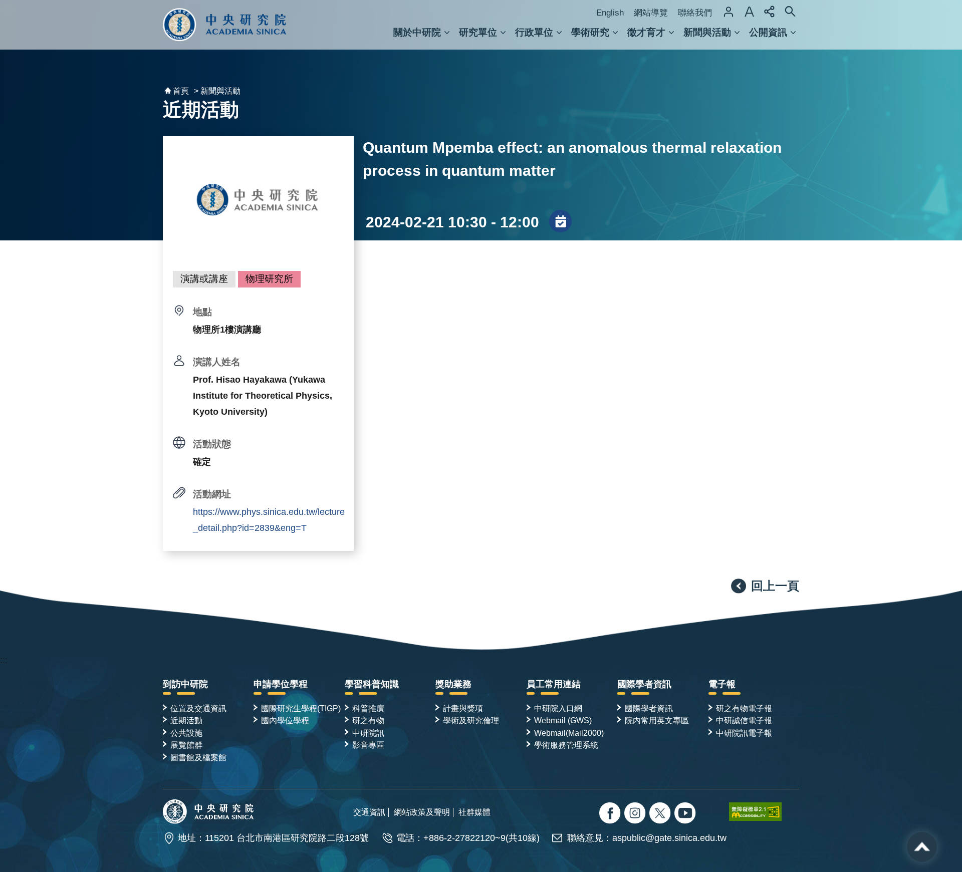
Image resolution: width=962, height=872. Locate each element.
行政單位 (534, 32)
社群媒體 (474, 811)
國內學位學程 (285, 720)
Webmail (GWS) (563, 720)
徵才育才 (646, 32)
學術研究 (590, 32)
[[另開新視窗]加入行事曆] (560, 222)
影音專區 (368, 744)
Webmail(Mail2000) (569, 732)
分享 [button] (770, 12)
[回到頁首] (922, 847)
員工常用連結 (554, 684)
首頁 (181, 91)
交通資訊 (369, 811)
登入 (728, 12)
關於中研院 (417, 32)
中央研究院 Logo (225, 25)
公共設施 (186, 732)
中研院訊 (368, 732)
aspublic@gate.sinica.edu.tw (669, 838)
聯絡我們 (695, 13)
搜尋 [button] (790, 12)
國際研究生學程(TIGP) (301, 708)
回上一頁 (775, 586)
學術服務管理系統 (566, 744)
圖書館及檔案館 (198, 757)
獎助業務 (453, 684)
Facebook (611, 814)
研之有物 (368, 720)
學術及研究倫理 (471, 720)
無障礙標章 (764, 811)
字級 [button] (749, 12)
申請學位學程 (281, 684)
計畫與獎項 (463, 708)
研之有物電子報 (744, 708)
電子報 (722, 684)
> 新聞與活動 (217, 91)
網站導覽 (651, 13)
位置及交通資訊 (198, 708)
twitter (636, 814)
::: (4, 660)
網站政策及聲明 (422, 811)
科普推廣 (368, 708)
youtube (686, 814)
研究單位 (478, 32)
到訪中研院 (185, 684)
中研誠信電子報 (744, 720)
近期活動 (186, 720)
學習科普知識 (372, 684)
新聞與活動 (707, 32)
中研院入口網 (558, 708)
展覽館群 (186, 744)
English (610, 13)
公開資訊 (768, 32)
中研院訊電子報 (744, 732)
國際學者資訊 (644, 684)
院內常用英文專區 (657, 720)
